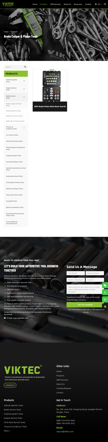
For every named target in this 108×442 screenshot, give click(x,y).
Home (6, 32)
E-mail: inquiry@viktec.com (17, 318)
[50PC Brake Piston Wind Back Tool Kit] (50, 90)
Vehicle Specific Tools (13, 405)
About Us (60, 384)
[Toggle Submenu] (24, 81)
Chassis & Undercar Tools (15, 426)
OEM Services (62, 380)
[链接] (105, 292)
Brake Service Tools (12, 409)
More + (7, 430)
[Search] (25, 67)
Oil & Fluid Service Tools (14, 422)
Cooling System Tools (13, 414)
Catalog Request (63, 388)
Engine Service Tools (13, 418)
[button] (48, 4)
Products (60, 375)
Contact (59, 392)
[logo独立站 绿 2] (8, 4)
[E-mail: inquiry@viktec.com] (5, 318)
